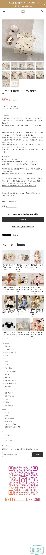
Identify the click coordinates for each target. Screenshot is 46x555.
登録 (37, 454)
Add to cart (23, 219)
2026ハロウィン (10, 349)
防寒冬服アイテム (10, 380)
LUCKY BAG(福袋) (11, 371)
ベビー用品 (8, 368)
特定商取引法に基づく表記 (13, 427)
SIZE (6, 390)
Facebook (8, 438)
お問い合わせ (9, 421)
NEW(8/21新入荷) (11, 352)
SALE (6, 365)
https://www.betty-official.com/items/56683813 (19, 186)
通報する (15, 235)
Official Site (9, 441)
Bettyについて (9, 412)
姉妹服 (7, 374)
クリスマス (8, 387)
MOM (7, 399)
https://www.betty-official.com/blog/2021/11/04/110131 (22, 125)
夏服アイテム (9, 377)
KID (6, 358)
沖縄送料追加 (9, 405)
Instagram (8, 435)
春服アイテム (9, 393)
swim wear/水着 (10, 383)
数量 (3, 206)
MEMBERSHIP (9, 418)
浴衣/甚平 (8, 402)
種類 (3, 201)
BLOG (6, 415)
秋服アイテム (9, 346)
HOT (6, 362)
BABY (7, 355)
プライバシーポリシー (11, 424)
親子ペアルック (10, 396)
